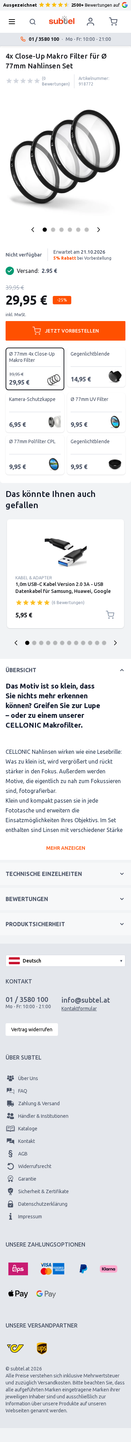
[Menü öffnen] (14, 21)
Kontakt (26, 1141)
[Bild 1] (45, 229)
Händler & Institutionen (43, 1116)
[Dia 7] (69, 642)
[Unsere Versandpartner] (15, 1348)
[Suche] (33, 21)
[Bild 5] (78, 229)
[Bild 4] (70, 229)
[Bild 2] (53, 229)
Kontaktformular (79, 1008)
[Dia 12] (104, 642)
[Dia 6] (62, 642)
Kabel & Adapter (33, 577)
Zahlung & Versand (39, 1103)
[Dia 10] (90, 642)
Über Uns (28, 1078)
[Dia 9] (83, 642)
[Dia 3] (41, 642)
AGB (23, 1154)
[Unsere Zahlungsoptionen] (18, 1269)
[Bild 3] (61, 229)
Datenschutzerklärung (42, 1204)
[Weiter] (98, 229)
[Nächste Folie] (115, 643)
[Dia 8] (76, 642)
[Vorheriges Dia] (16, 643)
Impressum (30, 1216)
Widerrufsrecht (34, 1166)
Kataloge (27, 1128)
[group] (23, 80)
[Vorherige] (33, 229)
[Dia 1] (27, 642)
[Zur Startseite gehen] (61, 20)
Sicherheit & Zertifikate (43, 1191)
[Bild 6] (86, 229)
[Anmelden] (90, 21)
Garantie (27, 1179)
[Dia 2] (34, 642)
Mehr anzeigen (65, 848)
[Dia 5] (55, 642)
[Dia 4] (48, 642)
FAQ (22, 1091)
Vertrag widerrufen (31, 1029)
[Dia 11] (97, 642)
